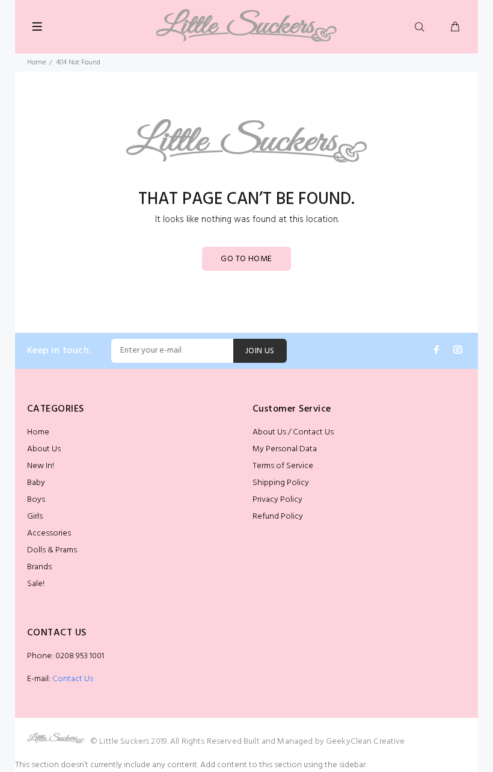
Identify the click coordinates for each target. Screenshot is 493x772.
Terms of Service (283, 466)
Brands (39, 567)
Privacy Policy (277, 500)
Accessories (49, 533)
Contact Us (72, 679)
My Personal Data (285, 449)
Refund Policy (278, 516)
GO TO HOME (246, 259)
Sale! (35, 584)
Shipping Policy (281, 483)
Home (36, 63)
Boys (36, 500)
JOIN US (260, 351)
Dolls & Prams (52, 550)
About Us (44, 449)
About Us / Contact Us (293, 432)
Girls (35, 516)
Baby (36, 483)
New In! (40, 466)
